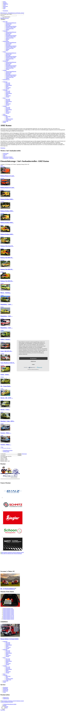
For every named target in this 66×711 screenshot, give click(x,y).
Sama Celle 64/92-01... (6, 351)
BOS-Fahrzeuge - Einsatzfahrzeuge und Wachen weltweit (12, 12)
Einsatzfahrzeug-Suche (7, 450)
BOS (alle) (5, 21)
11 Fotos (2, 353)
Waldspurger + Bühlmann (8, 158)
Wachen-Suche (6, 451)
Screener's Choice (9, 118)
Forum (4, 122)
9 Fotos (2, 306)
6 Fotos (2, 271)
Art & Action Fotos (10, 28)
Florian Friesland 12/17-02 (8, 615)
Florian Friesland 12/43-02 (8, 617)
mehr (33, 364)
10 (9, 448)
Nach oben (3, 709)
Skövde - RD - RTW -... (7, 398)
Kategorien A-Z (6, 79)
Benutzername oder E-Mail (6, 14)
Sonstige (5, 70)
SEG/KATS (5, 61)
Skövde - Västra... (5, 409)
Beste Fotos (8, 25)
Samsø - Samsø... (5, 374)
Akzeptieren (33, 358)
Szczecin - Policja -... (6, 433)
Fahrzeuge (5, 81)
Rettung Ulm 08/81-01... (7, 257)
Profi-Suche (24, 453)
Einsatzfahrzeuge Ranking (11, 26)
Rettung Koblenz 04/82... (7, 211)
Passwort (2, 15)
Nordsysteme (5, 153)
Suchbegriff (3, 453)
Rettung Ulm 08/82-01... (7, 269)
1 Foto (2, 388)
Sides (4, 155)
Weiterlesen (3, 147)
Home (4, 1)
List (1, 166)
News (7, 40)
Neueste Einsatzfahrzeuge (11, 22)
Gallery (3, 166)
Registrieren (5, 10)
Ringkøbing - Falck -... (7, 304)
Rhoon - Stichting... (6, 292)
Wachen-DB (5, 121)
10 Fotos (2, 178)
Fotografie (5, 115)
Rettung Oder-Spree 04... (7, 246)
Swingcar (5, 154)
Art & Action (8, 120)
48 (2, 165)
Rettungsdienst (6, 41)
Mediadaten (5, 3)
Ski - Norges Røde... (6, 386)
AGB (4, 5)
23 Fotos (2, 365)
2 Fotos (2, 283)
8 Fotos (2, 190)
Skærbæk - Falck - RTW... (7, 421)
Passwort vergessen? (5, 18)
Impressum (5, 6)
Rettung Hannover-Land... (8, 176)
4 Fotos (2, 236)
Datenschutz (5, 706)
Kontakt (5, 2)
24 (1, 165)
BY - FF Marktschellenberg (8, 588)
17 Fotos (2, 201)
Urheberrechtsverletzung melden (9, 704)
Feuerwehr (5, 30)
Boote (4, 98)
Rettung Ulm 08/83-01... (7, 281)
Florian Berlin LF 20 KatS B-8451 (10, 639)
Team (4, 7)
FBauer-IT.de (6, 697)
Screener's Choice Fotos (10, 27)
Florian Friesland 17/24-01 (8, 609)
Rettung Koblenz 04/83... (7, 222)
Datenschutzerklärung (35, 369)
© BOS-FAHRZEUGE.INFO (7, 702)
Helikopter (5, 89)
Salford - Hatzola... (6, 339)
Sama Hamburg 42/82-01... (8, 362)
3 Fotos (2, 341)
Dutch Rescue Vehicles (8, 156)
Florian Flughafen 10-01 (8, 608)
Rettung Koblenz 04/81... (7, 199)
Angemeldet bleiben (6, 16)
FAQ (4, 8)
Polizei (4, 51)
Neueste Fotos (8, 23)
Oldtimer (7, 29)
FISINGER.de (6, 698)
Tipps (7, 117)
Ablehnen (33, 361)
